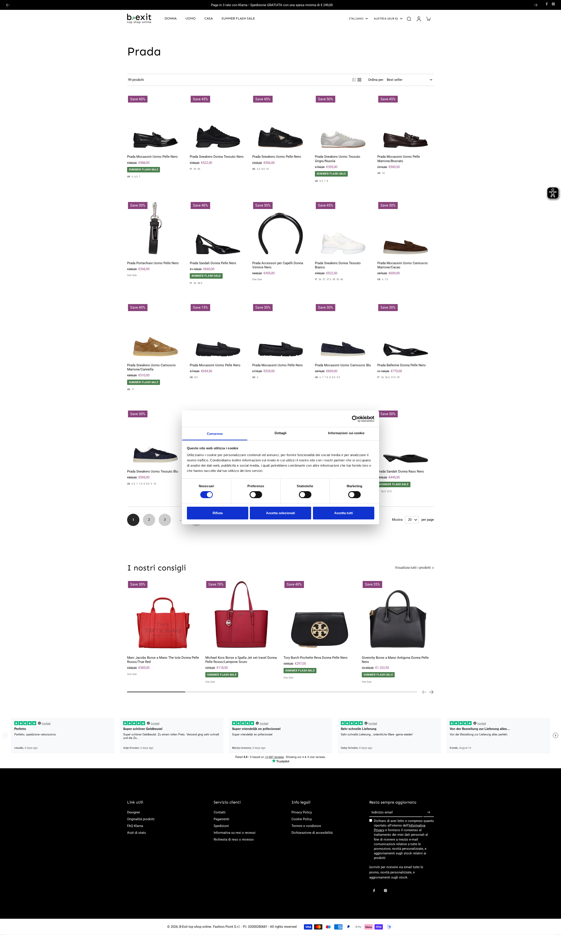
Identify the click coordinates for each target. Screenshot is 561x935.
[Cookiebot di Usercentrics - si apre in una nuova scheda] (355, 418)
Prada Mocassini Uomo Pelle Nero (152, 157)
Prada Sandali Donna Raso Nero (400, 471)
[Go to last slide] (8, 5)
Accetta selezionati (280, 513)
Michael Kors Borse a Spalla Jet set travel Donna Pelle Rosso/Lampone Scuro (241, 660)
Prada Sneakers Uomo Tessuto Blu (152, 471)
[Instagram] (553, 4)
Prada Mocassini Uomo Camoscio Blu (343, 365)
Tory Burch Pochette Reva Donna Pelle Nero (316, 658)
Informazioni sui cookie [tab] (346, 433)
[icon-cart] (428, 18)
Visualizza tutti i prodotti (413, 568)
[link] (433, 568)
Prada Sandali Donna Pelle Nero (213, 263)
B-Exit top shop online (195, 927)
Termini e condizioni (306, 826)
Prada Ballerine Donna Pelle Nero (401, 365)
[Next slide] (535, 5)
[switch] (256, 494)
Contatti (219, 812)
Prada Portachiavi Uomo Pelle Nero (153, 263)
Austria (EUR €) (386, 18)
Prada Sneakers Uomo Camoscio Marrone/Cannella (151, 367)
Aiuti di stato (136, 833)
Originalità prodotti (140, 819)
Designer (133, 812)
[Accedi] (418, 18)
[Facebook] (546, 4)
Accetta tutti (343, 513)
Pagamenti (221, 819)
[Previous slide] (424, 692)
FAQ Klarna (135, 826)
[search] (409, 18)
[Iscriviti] (428, 812)
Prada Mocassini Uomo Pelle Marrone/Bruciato (398, 159)
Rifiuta (218, 513)
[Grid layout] (359, 79)
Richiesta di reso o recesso (234, 839)
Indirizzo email (382, 812)
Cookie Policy (301, 819)
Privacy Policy (301, 812)
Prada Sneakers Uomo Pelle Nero (276, 157)
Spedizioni (221, 826)
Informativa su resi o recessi (235, 833)
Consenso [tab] (215, 434)
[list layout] (354, 79)
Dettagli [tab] (281, 433)
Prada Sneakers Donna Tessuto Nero (217, 157)
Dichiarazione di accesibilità (312, 833)
